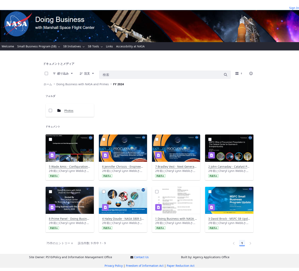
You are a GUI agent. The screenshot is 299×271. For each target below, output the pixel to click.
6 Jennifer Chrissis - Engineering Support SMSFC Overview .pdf (123, 166)
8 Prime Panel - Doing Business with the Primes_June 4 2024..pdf (70, 219)
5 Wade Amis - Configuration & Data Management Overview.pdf (70, 166)
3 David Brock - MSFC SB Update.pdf (229, 219)
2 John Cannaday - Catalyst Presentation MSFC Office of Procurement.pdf (229, 166)
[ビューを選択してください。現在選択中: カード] (239, 73)
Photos (68, 111)
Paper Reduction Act (180, 266)
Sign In (294, 8)
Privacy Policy (114, 266)
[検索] (225, 74)
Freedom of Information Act (145, 266)
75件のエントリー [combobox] (58, 243)
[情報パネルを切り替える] (251, 73)
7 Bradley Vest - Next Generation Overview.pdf (176, 166)
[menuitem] (8, 46)
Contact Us (141, 257)
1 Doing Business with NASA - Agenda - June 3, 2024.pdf (176, 219)
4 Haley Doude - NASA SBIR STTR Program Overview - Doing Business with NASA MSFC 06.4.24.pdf (123, 219)
